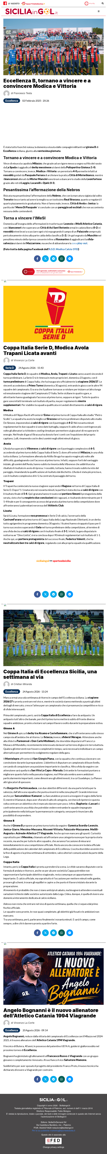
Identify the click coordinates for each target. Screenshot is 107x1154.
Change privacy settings (53, 1147)
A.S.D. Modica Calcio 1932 (63, 249)
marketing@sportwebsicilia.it (62, 1130)
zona (79, 243)
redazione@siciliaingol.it (62, 1127)
